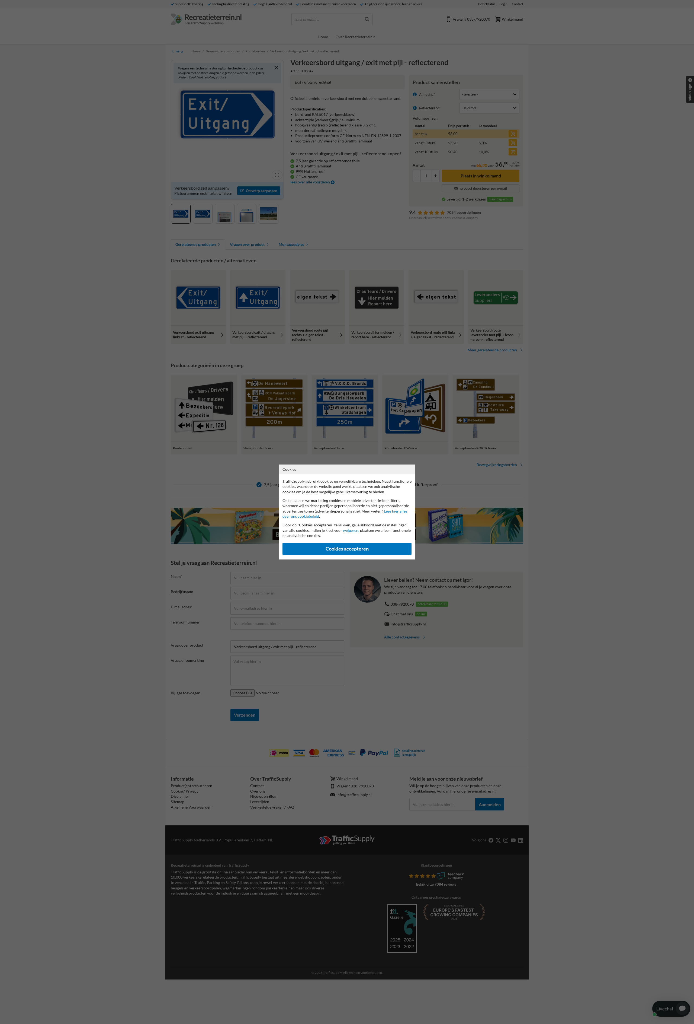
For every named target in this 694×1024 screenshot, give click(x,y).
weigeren (350, 530)
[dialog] (347, 512)
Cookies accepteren (347, 549)
